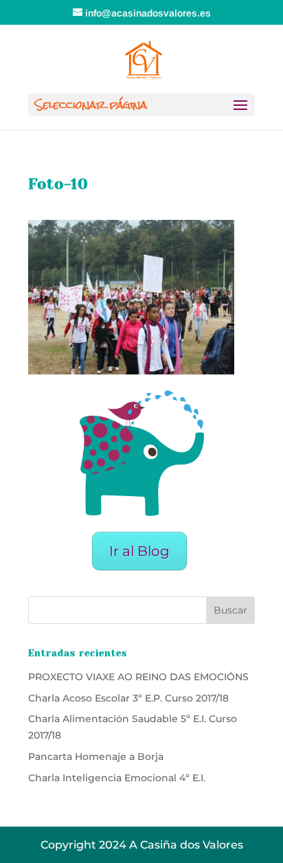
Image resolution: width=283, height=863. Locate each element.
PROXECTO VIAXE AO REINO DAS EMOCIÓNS (138, 677)
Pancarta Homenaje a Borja (95, 756)
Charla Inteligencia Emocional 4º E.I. (116, 778)
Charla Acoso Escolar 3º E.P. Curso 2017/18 (128, 698)
